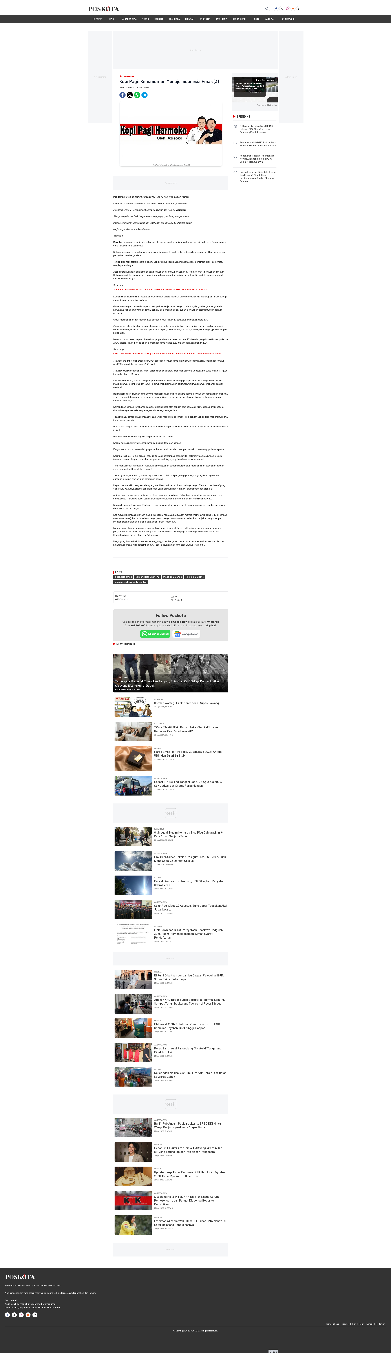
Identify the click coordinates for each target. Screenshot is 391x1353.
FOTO (256, 19)
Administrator (121, 598)
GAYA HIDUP (221, 19)
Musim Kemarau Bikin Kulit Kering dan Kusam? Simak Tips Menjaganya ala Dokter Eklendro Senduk (258, 176)
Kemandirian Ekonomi (147, 576)
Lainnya (269, 19)
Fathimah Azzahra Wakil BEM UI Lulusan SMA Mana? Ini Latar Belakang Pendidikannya (190, 1222)
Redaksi (345, 1323)
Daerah (157, 877)
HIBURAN (189, 19)
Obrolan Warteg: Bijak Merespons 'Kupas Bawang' (186, 703)
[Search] (267, 8)
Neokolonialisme (195, 576)
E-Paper (97, 19)
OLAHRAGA (174, 19)
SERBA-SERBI (239, 19)
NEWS (111, 19)
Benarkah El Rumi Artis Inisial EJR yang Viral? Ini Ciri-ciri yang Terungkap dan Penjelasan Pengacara (189, 1149)
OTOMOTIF (205, 19)
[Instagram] (287, 8)
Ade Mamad (176, 599)
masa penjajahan (172, 576)
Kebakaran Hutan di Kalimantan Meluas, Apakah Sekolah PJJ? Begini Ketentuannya (257, 158)
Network (290, 19)
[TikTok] (298, 8)
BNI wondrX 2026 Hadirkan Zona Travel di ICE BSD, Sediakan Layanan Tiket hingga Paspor (187, 1026)
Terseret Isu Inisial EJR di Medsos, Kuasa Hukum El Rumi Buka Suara (258, 144)
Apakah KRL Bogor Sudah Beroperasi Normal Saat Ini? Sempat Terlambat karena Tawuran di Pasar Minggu (189, 1001)
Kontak (369, 1323)
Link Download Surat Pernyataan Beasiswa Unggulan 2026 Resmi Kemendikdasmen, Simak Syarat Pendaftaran (188, 933)
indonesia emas (123, 576)
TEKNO (145, 19)
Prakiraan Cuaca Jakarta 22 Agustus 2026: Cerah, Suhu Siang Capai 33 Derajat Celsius (190, 858)
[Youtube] (293, 8)
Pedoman (380, 1323)
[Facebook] (276, 8)
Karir (361, 1323)
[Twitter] (281, 8)
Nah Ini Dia (158, 699)
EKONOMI (158, 19)
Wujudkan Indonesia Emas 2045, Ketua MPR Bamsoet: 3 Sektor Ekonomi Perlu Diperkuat (161, 289)
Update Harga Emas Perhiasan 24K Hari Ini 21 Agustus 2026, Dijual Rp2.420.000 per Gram (189, 1174)
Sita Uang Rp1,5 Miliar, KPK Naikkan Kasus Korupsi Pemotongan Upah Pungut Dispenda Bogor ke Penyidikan (187, 1200)
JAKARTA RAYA (129, 19)
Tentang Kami (332, 1323)
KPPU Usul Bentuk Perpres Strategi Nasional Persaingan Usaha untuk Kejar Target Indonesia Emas (167, 353)
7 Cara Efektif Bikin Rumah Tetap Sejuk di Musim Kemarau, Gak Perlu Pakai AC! (186, 729)
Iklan (354, 1323)
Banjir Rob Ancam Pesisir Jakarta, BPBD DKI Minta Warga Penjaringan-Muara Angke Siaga (187, 1125)
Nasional (158, 926)
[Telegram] (144, 95)
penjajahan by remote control (131, 581)
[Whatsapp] (137, 95)
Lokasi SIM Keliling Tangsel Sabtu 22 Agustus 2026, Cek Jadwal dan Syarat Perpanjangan (188, 783)
